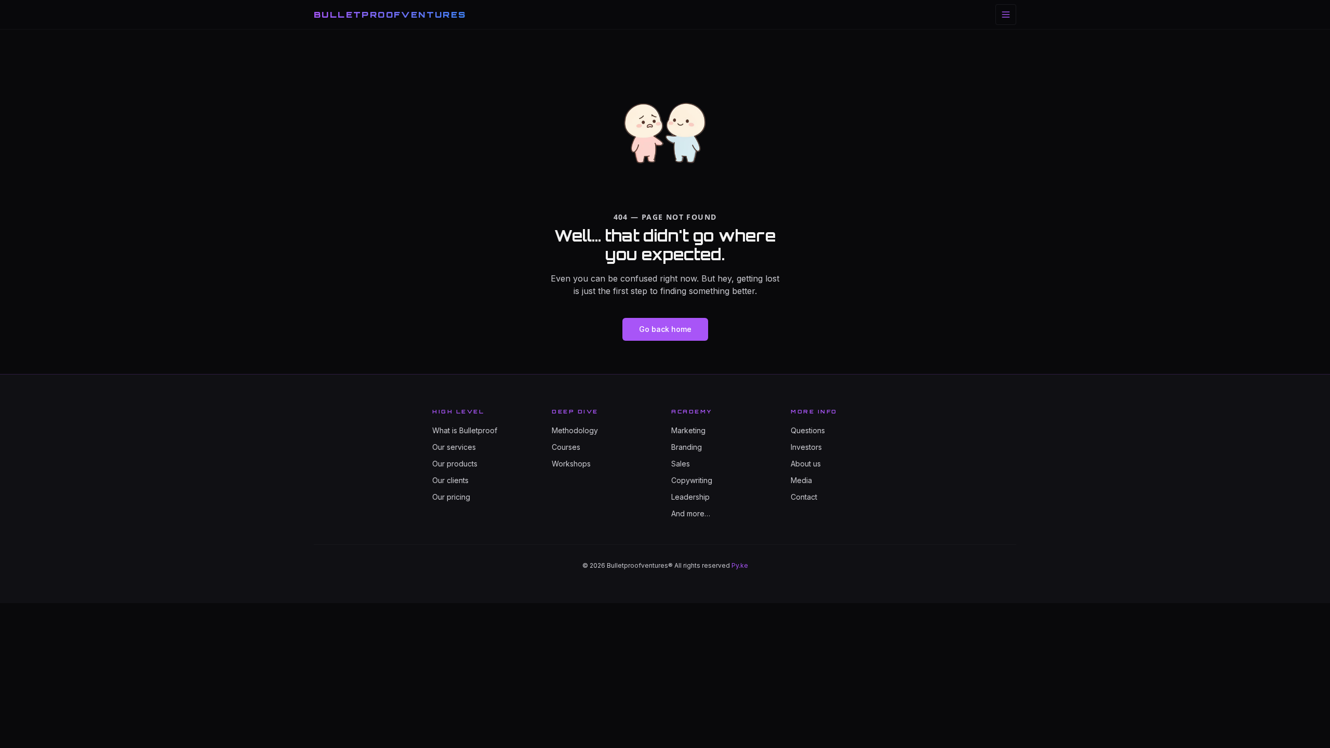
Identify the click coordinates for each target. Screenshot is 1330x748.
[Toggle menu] (1005, 14)
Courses (566, 447)
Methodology (575, 430)
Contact (804, 496)
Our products (454, 463)
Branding (686, 447)
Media (801, 480)
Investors (806, 447)
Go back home (665, 329)
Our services (454, 447)
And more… (690, 513)
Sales (680, 463)
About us (806, 463)
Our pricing (451, 496)
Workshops (571, 463)
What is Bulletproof (464, 430)
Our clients (450, 480)
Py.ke (740, 565)
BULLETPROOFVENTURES (390, 14)
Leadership (690, 496)
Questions (808, 430)
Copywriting (691, 480)
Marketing (688, 430)
